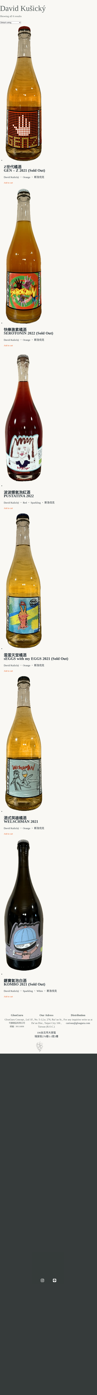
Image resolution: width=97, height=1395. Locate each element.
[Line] (54, 1280)
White (40, 991)
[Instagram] (42, 1280)
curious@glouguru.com (78, 1023)
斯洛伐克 (39, 177)
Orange (26, 177)
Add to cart (8, 183)
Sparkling (36, 502)
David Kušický (11, 177)
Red (25, 502)
